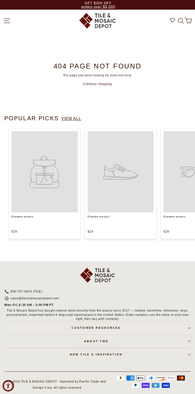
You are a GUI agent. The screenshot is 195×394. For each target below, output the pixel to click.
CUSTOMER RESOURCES (96, 327)
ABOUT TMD (96, 341)
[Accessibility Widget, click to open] (8, 385)
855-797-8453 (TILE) (26, 291)
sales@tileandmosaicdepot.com (34, 298)
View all (71, 118)
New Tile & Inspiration (96, 354)
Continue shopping (97, 84)
